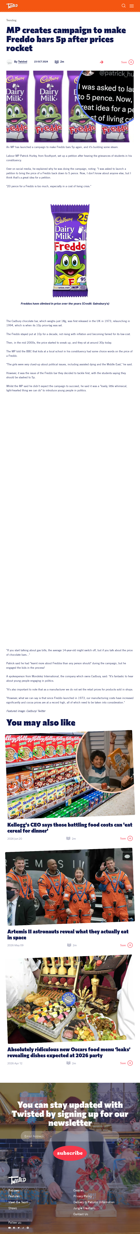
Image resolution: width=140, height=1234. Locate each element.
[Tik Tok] (23, 1228)
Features (14, 1196)
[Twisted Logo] (12, 6)
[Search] (123, 5)
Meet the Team (18, 1202)
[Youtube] (9, 1228)
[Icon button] (101, 62)
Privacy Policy (82, 1196)
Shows (12, 1208)
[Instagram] (28, 1228)
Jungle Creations (84, 1208)
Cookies (78, 1190)
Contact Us (80, 1214)
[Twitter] (19, 1228)
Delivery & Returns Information (94, 1202)
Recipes (13, 1190)
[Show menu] (132, 6)
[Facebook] (14, 1228)
